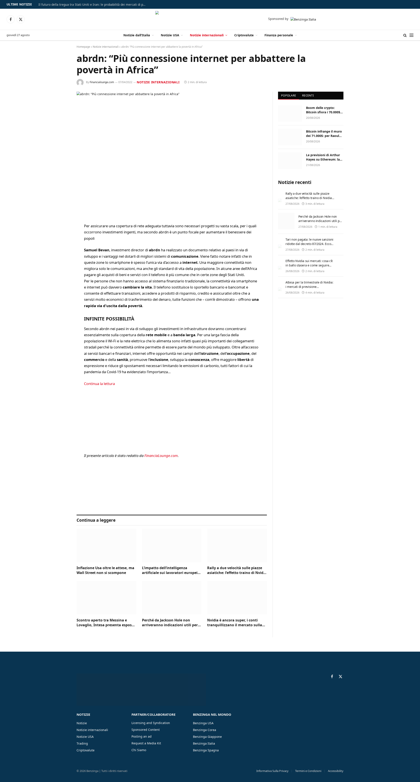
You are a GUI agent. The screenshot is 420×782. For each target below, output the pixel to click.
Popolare (288, 95)
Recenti (308, 95)
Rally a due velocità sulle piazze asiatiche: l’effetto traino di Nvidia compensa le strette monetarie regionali (237, 570)
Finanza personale (278, 35)
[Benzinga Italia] (210, 19)
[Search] (405, 35)
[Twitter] (61, 248)
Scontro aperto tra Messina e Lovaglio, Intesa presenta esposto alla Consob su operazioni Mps (106, 623)
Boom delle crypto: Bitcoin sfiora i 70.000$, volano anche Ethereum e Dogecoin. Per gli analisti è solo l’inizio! (324, 110)
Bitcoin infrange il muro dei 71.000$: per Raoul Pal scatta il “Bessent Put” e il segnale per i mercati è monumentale (324, 133)
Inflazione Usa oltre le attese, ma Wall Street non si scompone (105, 570)
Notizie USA (170, 35)
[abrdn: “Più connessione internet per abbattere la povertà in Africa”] (172, 154)
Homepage (83, 47)
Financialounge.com (102, 82)
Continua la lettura (99, 383)
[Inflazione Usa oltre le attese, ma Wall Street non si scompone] (106, 545)
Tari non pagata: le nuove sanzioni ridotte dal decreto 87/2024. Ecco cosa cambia (309, 243)
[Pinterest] (61, 271)
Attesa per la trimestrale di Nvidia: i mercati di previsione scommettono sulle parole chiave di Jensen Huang (309, 288)
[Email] (61, 282)
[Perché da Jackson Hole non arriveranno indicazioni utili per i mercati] (172, 597)
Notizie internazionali (207, 35)
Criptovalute (244, 35)
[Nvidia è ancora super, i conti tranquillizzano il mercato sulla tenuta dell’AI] (237, 597)
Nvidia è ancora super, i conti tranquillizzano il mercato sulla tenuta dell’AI (234, 623)
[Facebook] (61, 237)
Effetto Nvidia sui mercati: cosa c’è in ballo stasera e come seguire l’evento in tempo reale (308, 265)
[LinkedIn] (61, 259)
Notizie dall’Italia (136, 35)
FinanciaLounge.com (161, 455)
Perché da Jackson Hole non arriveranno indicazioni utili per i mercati (171, 623)
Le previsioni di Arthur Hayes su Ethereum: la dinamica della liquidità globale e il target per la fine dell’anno (324, 157)
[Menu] (411, 35)
